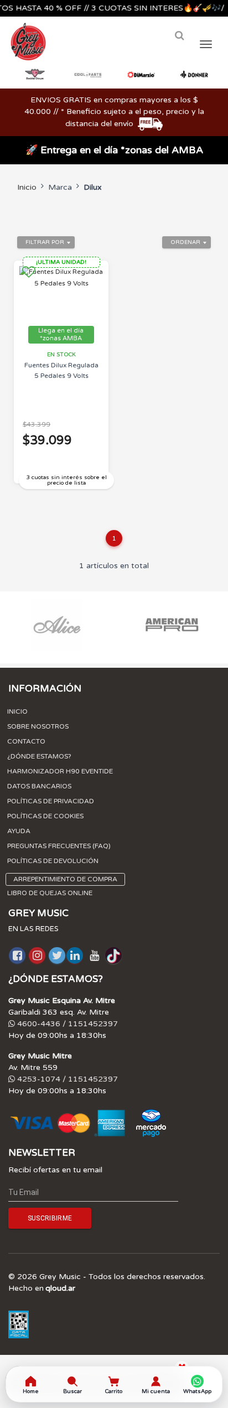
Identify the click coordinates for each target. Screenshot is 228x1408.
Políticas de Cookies (45, 816)
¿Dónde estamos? (39, 756)
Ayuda (18, 831)
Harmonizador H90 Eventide (60, 771)
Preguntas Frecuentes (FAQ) (59, 846)
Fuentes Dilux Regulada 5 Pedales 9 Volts (61, 370)
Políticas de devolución (53, 861)
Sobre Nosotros (38, 726)
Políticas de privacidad (50, 801)
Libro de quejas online (49, 893)
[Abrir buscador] (179, 35)
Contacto (26, 741)
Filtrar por (44, 242)
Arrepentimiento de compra (65, 879)
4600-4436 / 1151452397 (66, 1023)
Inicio (27, 187)
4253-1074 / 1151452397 (66, 1079)
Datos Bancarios (39, 786)
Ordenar (185, 242)
